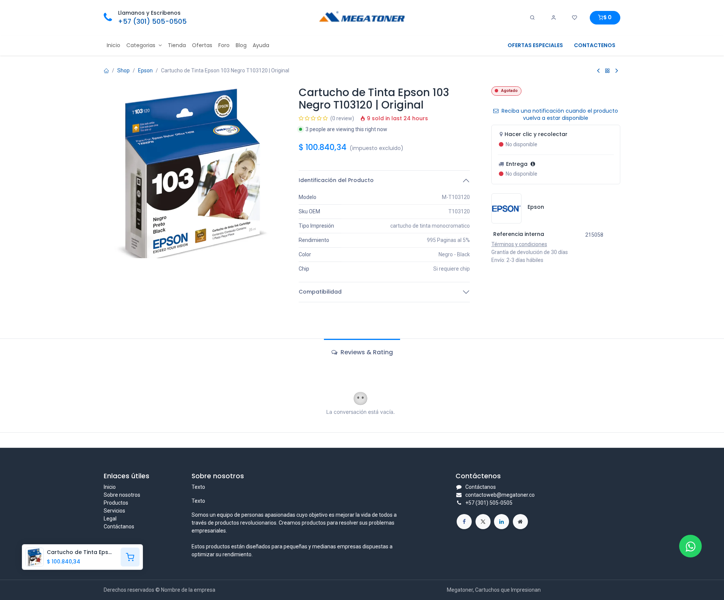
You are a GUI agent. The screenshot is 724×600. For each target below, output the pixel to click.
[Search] (532, 18)
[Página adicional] (520, 521)
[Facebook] (464, 521)
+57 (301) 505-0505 (152, 21)
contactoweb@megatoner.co (500, 495)
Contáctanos (119, 526)
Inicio (110, 487)
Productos (116, 503)
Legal (110, 519)
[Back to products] (607, 71)
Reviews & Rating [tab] (366, 352)
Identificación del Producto (336, 180)
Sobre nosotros (122, 495)
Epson (145, 70)
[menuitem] (113, 45)
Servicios (114, 511)
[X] (483, 521)
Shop (123, 70)
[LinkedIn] (501, 521)
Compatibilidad (320, 291)
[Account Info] (554, 18)
